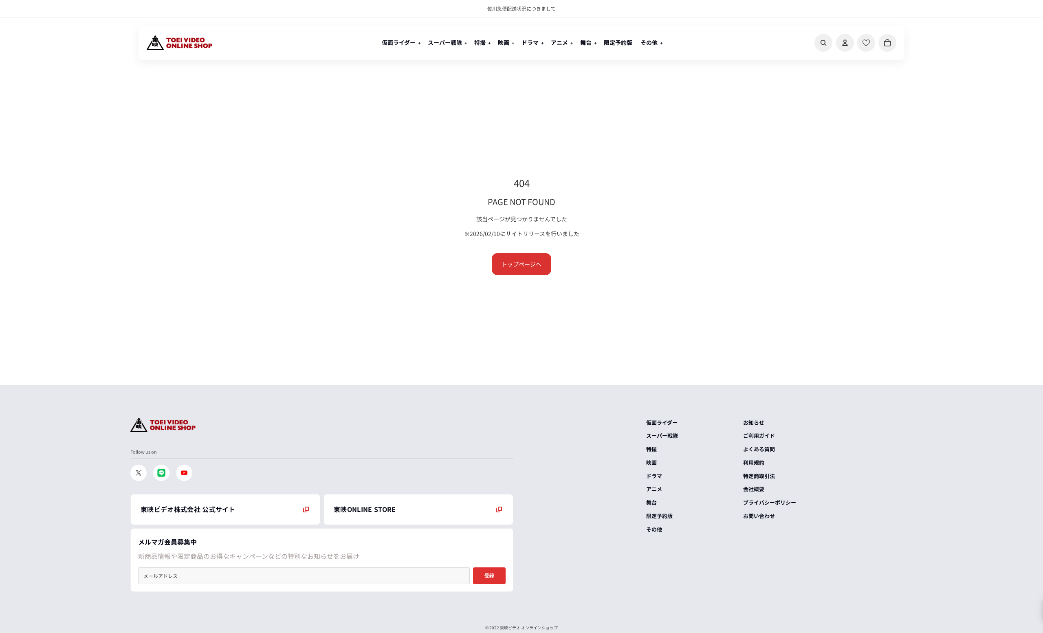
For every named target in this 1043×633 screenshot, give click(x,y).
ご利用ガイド (759, 435)
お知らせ (753, 422)
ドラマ (654, 476)
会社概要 (753, 489)
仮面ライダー (662, 422)
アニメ (654, 489)
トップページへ (521, 264)
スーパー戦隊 (662, 435)
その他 (654, 529)
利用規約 (753, 462)
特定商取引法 (759, 476)
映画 (651, 462)
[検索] (823, 43)
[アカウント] (845, 43)
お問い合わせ (759, 516)
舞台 (651, 502)
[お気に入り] (866, 43)
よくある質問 (759, 449)
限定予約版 (659, 516)
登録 (489, 575)
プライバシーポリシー (769, 502)
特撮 (651, 449)
